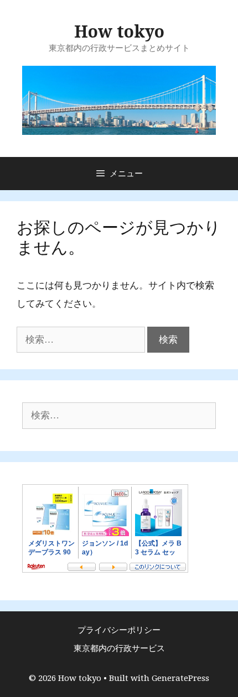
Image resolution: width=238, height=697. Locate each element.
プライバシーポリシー (119, 630)
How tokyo (119, 31)
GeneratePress (180, 678)
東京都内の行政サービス (119, 648)
